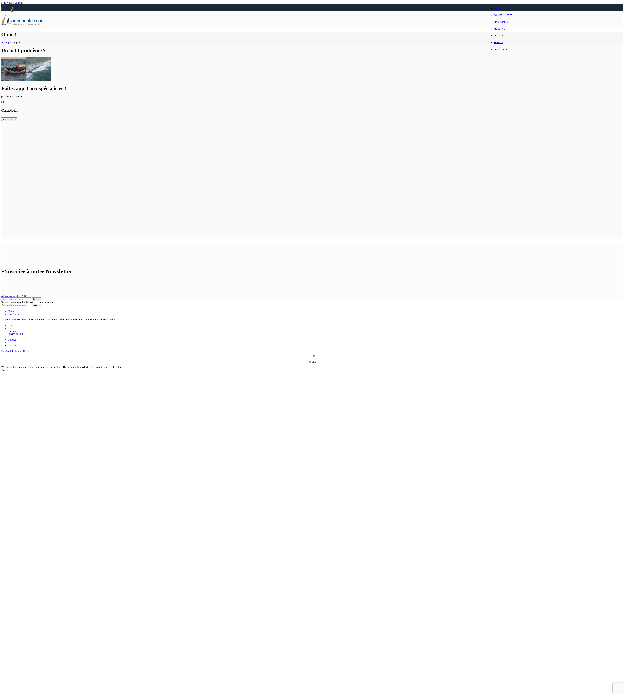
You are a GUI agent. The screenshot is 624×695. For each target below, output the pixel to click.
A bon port (6, 42)
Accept (5, 370)
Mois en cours (9, 119)
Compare (12, 345)
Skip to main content (11, 2)
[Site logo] (21, 28)
